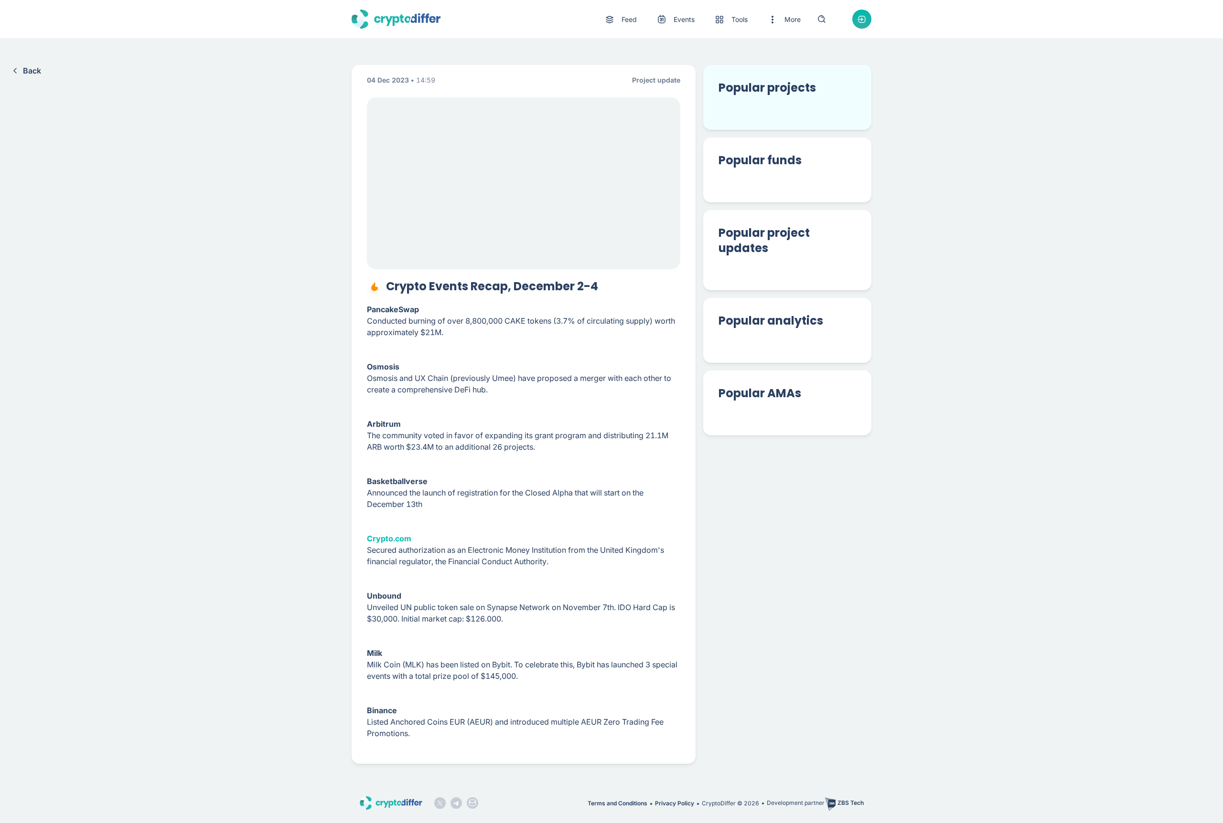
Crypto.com (389, 538)
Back (32, 70)
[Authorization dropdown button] (861, 19)
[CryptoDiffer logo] (396, 19)
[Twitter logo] (440, 803)
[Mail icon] (472, 803)
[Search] (821, 19)
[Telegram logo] (456, 803)
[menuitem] (620, 19)
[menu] (702, 19)
